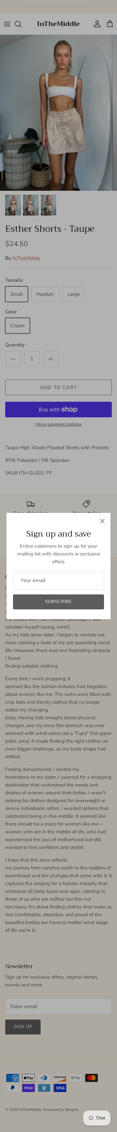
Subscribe (58, 602)
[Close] (102, 521)
